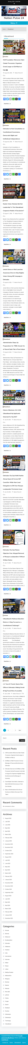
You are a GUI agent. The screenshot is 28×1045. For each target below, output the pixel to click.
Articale (6, 200)
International (8, 956)
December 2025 (9, 844)
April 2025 (7, 870)
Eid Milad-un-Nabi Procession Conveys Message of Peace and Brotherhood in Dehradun (14, 763)
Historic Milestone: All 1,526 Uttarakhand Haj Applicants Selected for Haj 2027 (12, 413)
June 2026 (7, 824)
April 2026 (7, 831)
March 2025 (8, 873)
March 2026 (8, 834)
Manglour (7, 978)
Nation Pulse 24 (14, 18)
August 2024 (8, 895)
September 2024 (9, 892)
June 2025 (7, 863)
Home (11, 1042)
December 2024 (9, 882)
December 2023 (9, 918)
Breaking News (8, 940)
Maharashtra (8, 975)
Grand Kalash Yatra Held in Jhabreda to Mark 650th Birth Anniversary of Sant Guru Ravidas (14, 784)
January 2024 (8, 915)
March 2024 (8, 908)
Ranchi (6, 1004)
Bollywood (7, 936)
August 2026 (8, 818)
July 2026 (7, 821)
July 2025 (7, 860)
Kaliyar (6, 962)
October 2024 (8, 889)
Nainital (7, 985)
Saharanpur (8, 1017)
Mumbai (7, 982)
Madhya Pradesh (9, 972)
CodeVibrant (4, 1040)
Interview (7, 959)
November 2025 (9, 847)
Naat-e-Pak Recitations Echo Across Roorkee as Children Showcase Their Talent (13, 792)
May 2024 (7, 902)
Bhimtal (7, 933)
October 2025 (8, 850)
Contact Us (5, 1042)
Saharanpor (8, 1014)
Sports (24, 1042)
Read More (6, 103)
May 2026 (7, 828)
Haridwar (7, 949)
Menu (13, 23)
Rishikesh (7, 1007)
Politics (7, 998)
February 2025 (8, 876)
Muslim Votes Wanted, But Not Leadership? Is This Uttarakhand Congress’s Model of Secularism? (13, 207)
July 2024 (7, 899)
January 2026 (8, 841)
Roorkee (6, 56)
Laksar (6, 969)
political (7, 995)
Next (20, 730)
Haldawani (7, 946)
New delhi (7, 991)
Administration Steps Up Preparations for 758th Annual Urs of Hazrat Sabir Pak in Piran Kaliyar (14, 346)
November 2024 (9, 886)
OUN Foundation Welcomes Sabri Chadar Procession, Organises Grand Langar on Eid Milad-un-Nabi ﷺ (14, 755)
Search (4, 738)
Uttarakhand (7, 339)
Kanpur (7, 966)
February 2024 (8, 911)
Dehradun (6, 125)
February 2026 (8, 837)
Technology (8, 1020)
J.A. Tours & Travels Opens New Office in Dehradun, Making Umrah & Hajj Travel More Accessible (13, 687)
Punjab (7, 1001)
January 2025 (8, 879)
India (6, 953)
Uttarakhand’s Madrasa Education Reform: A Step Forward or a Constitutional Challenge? (13, 622)
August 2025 (8, 857)
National (7, 988)
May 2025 (7, 866)
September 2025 (9, 853)
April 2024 (7, 905)
